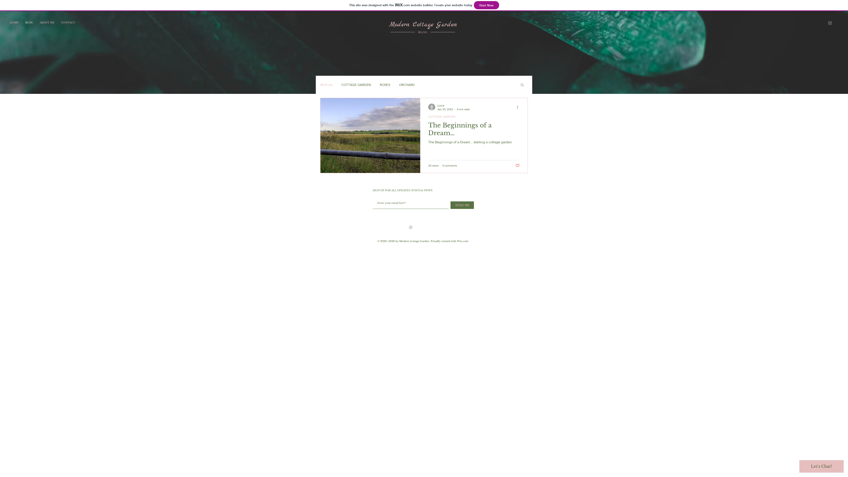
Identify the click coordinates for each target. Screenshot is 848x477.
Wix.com (462, 241)
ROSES (385, 85)
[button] (522, 85)
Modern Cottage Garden (423, 24)
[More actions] (519, 107)
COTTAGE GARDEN (356, 85)
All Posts (326, 85)
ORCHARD (407, 85)
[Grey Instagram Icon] (830, 23)
